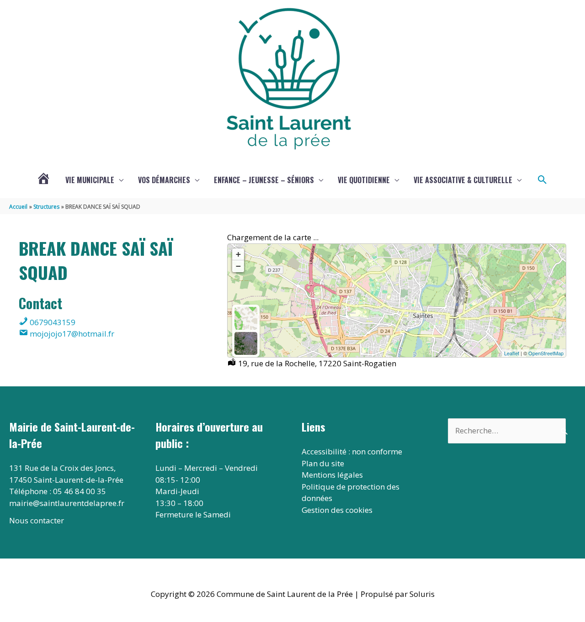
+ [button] (238, 254)
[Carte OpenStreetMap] (245, 318)
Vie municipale (89, 179)
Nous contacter (36, 520)
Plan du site (323, 463)
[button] (542, 180)
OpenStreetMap (546, 353)
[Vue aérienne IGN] (245, 343)
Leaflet (511, 353)
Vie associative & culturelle (463, 179)
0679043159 (51, 322)
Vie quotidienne (364, 179)
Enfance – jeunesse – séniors (264, 179)
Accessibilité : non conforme (352, 451)
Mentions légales (332, 474)
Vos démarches (164, 179)
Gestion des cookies (337, 510)
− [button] (238, 266)
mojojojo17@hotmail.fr (71, 333)
